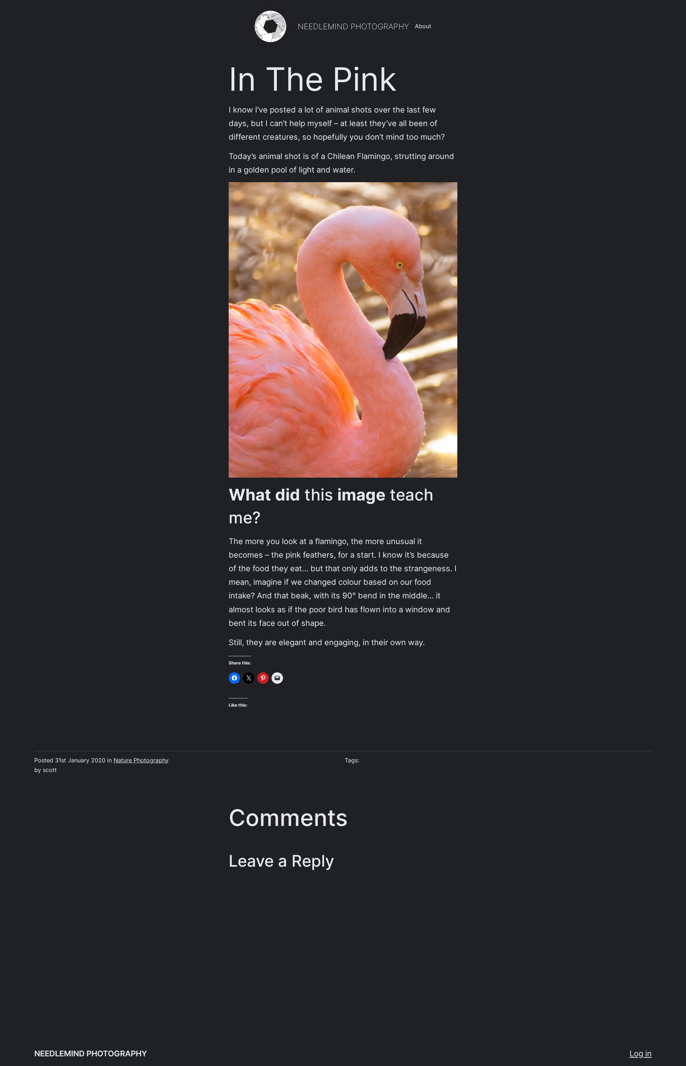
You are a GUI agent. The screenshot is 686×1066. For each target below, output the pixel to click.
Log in (641, 1053)
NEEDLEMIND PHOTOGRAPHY (353, 26)
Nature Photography (141, 760)
